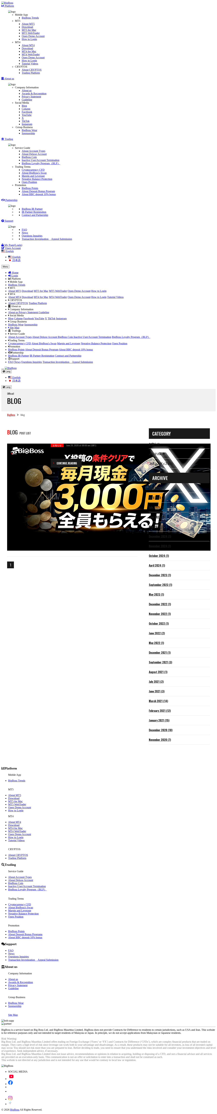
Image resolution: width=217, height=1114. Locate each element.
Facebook (27, 111)
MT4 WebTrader (31, 54)
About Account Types (33, 151)
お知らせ (154, 444)
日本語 (16, 260)
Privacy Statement (31, 96)
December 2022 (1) (160, 604)
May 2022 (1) (156, 643)
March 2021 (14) (158, 701)
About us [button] (9, 78)
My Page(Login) (13, 245)
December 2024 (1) (160, 536)
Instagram (27, 124)
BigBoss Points (30, 188)
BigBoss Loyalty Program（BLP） (41, 163)
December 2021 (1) (160, 653)
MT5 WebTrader (31, 33)
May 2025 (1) (156, 527)
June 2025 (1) (156, 517)
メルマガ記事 (157, 453)
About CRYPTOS (32, 69)
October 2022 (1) (159, 623)
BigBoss (11, 415)
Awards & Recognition (34, 93)
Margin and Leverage (33, 175)
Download (27, 26)
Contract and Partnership (35, 215)
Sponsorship (28, 133)
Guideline (27, 99)
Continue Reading (67, 463)
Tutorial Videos (30, 63)
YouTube (27, 114)
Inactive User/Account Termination (40, 160)
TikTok (25, 121)
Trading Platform (31, 72)
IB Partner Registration (34, 211)
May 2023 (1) (156, 594)
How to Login (29, 39)
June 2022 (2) (157, 633)
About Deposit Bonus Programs (25, 934)
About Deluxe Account (34, 154)
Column (26, 108)
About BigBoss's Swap (34, 172)
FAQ (24, 229)
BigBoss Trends (30, 17)
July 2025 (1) (156, 507)
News (25, 232)
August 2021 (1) (158, 672)
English (16, 257)
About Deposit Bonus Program (38, 191)
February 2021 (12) (160, 711)
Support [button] (8, 220)
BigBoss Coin (29, 157)
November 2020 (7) (160, 740)
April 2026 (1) (157, 498)
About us (27, 90)
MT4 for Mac (29, 51)
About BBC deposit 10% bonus (39, 194)
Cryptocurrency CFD (33, 169)
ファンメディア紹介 (161, 463)
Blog (24, 105)
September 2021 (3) (160, 662)
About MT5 (28, 23)
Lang (7, 371)
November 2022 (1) (160, 614)
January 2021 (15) (159, 720)
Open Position (29, 182)
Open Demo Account (33, 36)
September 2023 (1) (160, 585)
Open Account (12, 248)
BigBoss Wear (29, 130)
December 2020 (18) (160, 730)
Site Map (14, 327)
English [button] (9, 251)
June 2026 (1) (156, 488)
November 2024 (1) (160, 546)
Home (14, 272)
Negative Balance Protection (37, 179)
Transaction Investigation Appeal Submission (47, 239)
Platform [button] (9, 5)
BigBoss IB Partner (32, 208)
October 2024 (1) (159, 556)
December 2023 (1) (160, 575)
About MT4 (28, 45)
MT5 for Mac (29, 30)
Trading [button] (8, 139)
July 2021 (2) (156, 682)
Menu (5, 266)
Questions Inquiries (32, 235)
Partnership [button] (11, 200)
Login (14, 275)
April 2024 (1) (157, 565)
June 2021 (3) (156, 691)
